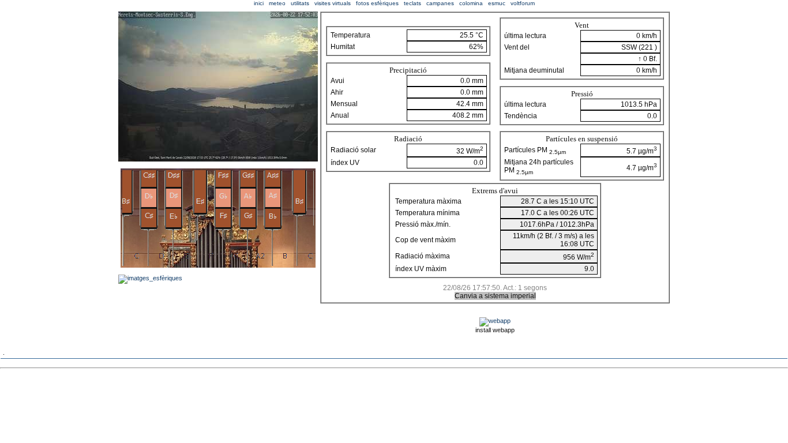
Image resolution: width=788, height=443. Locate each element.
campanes (440, 3)
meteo (277, 3)
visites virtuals (332, 3)
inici (259, 3)
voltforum (523, 3)
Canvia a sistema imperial (495, 296)
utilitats (300, 3)
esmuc (496, 3)
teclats (412, 3)
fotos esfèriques (377, 3)
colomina (471, 3)
